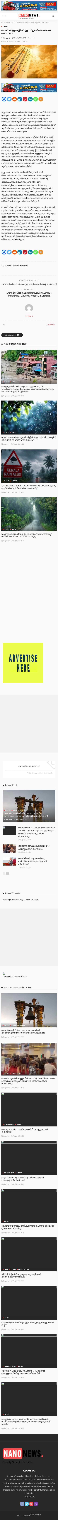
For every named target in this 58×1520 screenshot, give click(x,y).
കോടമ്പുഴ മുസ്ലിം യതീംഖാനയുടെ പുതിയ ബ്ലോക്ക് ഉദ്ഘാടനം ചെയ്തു (27, 1227)
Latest (14, 381)
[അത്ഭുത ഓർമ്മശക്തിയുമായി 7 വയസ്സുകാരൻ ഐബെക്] (9, 848)
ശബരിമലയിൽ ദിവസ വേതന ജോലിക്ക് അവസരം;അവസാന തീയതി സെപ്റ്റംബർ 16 (26, 815)
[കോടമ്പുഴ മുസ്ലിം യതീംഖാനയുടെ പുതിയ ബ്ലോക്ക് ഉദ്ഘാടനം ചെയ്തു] (29, 1206)
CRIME (6, 1269)
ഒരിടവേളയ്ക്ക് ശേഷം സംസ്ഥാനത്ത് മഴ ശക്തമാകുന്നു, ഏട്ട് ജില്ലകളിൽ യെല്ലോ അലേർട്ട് (28, 487)
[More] (40, 99)
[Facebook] (4, 99)
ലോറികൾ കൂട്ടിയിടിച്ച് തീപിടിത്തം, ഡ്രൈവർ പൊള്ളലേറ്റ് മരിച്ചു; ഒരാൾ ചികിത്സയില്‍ (23, 1372)
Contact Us (29, 1496)
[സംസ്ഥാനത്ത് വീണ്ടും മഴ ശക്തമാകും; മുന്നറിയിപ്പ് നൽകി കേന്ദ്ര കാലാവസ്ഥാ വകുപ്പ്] (29, 514)
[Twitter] (9, 99)
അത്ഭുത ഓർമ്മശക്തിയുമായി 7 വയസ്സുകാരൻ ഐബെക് (34, 847)
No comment (29, 38)
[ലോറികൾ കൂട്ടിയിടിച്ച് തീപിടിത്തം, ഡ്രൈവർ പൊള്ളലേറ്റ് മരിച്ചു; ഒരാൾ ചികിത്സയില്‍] (29, 1351)
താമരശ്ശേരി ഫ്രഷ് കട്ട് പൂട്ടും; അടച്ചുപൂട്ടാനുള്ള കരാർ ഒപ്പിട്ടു (27, 1324)
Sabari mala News (19, 810)
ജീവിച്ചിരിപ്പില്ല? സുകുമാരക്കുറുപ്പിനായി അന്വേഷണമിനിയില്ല (21, 1275)
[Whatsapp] (35, 99)
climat (5, 26)
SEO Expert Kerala (18, 976)
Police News (16, 1073)
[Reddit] (14, 99)
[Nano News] (29, 15)
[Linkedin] (19, 99)
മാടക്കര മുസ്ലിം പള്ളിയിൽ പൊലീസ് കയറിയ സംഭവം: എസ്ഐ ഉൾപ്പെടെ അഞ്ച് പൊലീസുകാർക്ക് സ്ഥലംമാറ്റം (36, 832)
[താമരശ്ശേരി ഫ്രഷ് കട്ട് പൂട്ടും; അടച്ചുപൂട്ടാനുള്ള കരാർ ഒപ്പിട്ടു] (29, 1303)
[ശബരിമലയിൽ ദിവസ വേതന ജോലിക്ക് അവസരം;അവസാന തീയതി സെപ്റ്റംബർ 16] (29, 806)
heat (9, 265)
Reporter (7, 38)
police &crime (23, 1269)
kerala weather (20, 265)
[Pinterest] (25, 99)
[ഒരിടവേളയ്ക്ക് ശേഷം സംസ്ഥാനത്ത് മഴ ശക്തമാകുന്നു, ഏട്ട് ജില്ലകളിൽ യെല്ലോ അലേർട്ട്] (29, 466)
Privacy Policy (35, 1514)
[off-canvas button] (4, 16)
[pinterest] (31, 1504)
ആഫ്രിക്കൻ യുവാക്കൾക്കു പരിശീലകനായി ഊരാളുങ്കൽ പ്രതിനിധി (32, 861)
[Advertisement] (29, 724)
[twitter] (27, 1504)
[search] (53, 16)
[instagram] (36, 1504)
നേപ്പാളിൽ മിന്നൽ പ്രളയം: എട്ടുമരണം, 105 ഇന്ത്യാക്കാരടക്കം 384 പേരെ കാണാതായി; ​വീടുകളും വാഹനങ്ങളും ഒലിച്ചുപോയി (27, 389)
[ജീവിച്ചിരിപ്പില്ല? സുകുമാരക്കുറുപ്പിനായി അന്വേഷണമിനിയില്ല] (29, 1254)
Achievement (9, 1124)
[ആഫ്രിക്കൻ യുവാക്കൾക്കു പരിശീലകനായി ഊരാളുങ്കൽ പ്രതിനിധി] (9, 861)
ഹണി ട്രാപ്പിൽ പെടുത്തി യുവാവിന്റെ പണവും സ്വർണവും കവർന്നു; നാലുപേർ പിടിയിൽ (29, 294)
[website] (4, 324)
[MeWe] (30, 99)
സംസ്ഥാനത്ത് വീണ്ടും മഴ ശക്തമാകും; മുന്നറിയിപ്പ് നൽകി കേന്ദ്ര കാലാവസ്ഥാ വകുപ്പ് (26, 535)
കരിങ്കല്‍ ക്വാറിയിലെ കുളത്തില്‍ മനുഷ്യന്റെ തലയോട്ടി (29, 284)
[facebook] (22, 1504)
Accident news (10, 1366)
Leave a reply (10, 335)
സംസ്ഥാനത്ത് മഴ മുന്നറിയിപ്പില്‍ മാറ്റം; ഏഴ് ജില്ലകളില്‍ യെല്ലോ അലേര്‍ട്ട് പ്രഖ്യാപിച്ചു (28, 439)
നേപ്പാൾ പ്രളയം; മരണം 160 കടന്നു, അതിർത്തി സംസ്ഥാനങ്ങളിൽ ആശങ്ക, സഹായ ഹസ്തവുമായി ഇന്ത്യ (25, 1421)
